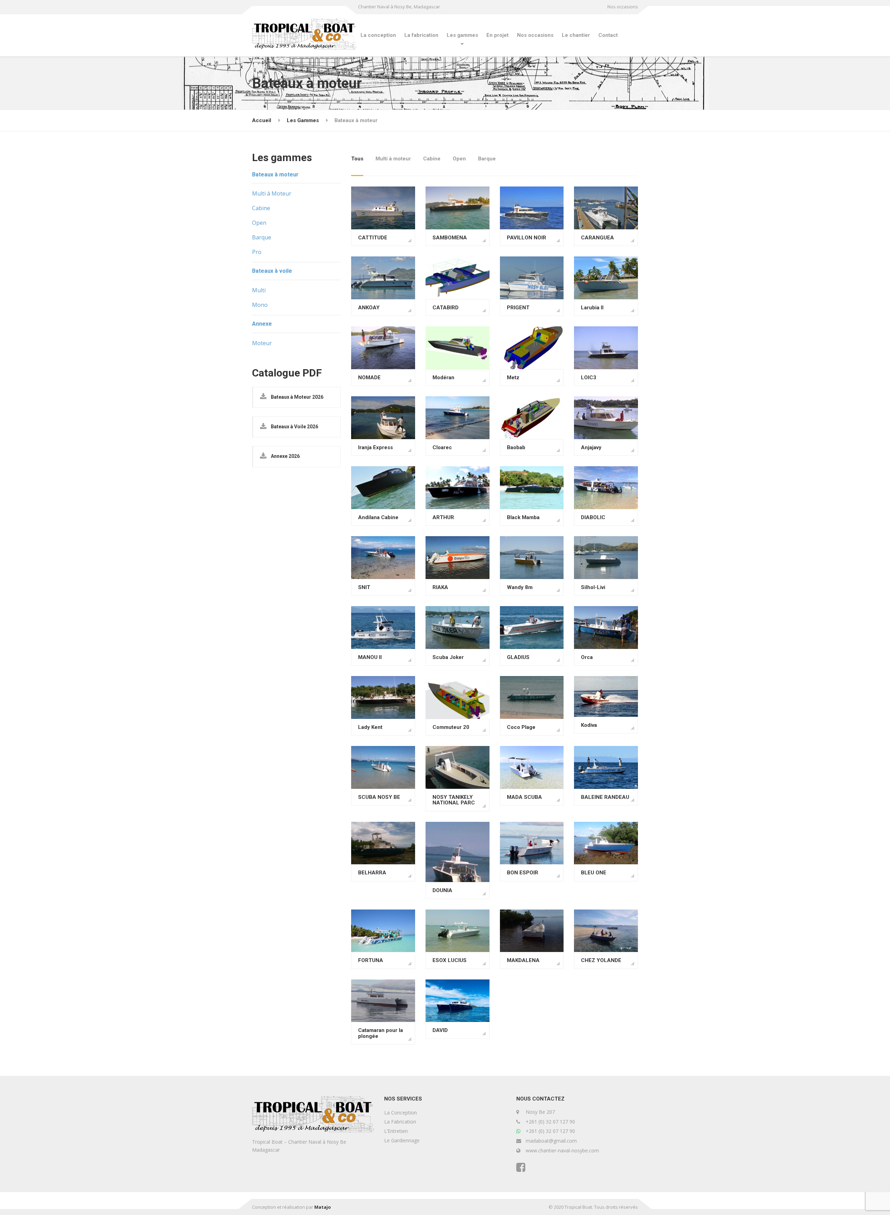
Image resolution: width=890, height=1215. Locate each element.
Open (459, 159)
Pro (256, 252)
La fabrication (421, 35)
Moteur (262, 343)
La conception (378, 35)
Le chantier (576, 35)
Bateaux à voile (272, 271)
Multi (259, 290)
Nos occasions (622, 6)
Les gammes (462, 35)
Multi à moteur (393, 159)
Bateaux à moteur (275, 174)
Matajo (322, 1207)
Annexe (262, 323)
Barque (487, 159)
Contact (608, 35)
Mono (260, 305)
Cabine (431, 159)
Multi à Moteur (271, 193)
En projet (497, 35)
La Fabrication (400, 1121)
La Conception (400, 1112)
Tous (357, 159)
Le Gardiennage (402, 1140)
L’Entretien (396, 1131)
